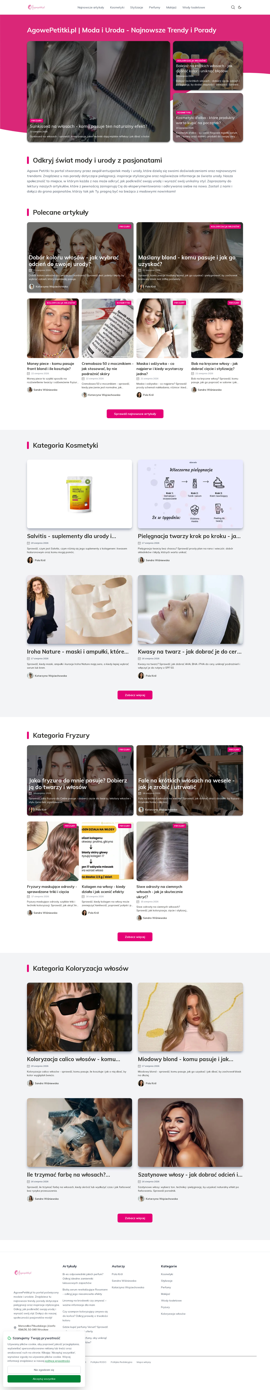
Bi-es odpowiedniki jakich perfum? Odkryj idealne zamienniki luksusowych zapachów (83, 1278)
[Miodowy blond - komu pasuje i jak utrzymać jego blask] (190, 1017)
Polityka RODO (98, 1362)
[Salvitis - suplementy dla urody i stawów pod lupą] (79, 494)
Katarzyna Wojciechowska (52, 286)
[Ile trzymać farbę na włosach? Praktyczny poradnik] (79, 1132)
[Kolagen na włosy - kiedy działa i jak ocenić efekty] (108, 851)
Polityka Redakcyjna (121, 1362)
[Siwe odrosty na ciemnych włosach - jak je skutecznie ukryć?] (162, 851)
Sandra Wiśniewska (158, 560)
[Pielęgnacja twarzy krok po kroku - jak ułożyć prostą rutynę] (190, 494)
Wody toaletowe (193, 7)
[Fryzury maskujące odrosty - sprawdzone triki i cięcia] (53, 851)
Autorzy (118, 1266)
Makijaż (171, 7)
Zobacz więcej (135, 695)
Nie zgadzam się (44, 1369)
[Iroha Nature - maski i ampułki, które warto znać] (79, 609)
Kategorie (169, 1266)
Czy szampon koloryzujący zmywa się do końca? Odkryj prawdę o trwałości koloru (85, 1316)
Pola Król (150, 286)
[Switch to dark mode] (239, 7)
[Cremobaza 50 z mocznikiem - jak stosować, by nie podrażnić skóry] (108, 328)
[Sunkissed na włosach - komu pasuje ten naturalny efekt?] (98, 91)
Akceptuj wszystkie (44, 1378)
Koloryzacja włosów (173, 1313)
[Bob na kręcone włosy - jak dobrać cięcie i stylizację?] (217, 328)
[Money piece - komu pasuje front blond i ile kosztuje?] (53, 328)
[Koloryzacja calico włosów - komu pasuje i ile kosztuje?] (79, 1017)
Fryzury (165, 1307)
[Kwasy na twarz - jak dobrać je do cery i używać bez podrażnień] (190, 609)
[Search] (233, 7)
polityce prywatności (57, 1361)
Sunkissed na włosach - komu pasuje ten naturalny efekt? (88, 126)
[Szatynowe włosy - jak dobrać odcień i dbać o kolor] (190, 1132)
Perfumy (154, 7)
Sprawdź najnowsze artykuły (135, 414)
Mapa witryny (144, 1362)
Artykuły (70, 1266)
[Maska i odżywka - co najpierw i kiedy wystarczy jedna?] (162, 328)
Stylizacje (136, 7)
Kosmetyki (117, 7)
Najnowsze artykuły (91, 7)
